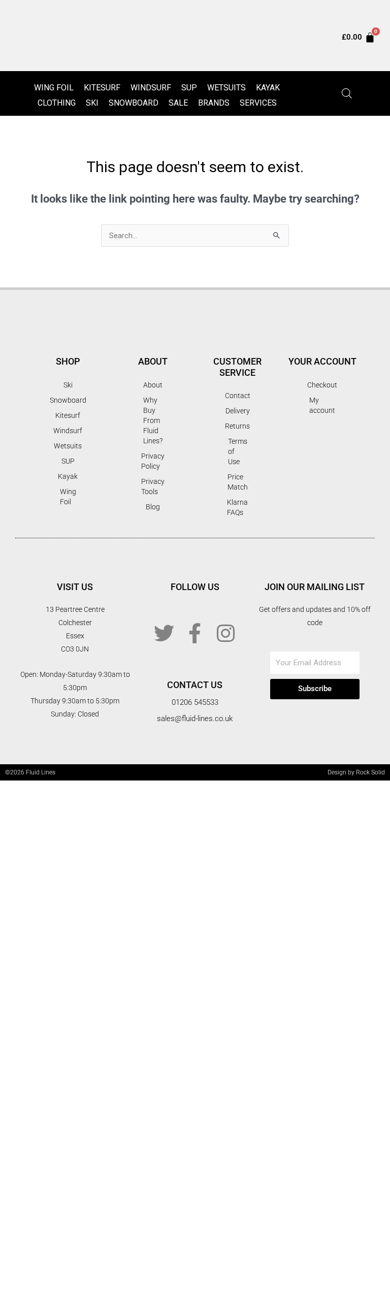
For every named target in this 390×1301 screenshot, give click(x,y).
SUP (189, 87)
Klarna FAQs (237, 507)
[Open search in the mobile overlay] (347, 93)
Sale (178, 103)
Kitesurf (102, 87)
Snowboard (133, 103)
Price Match (238, 482)
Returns (237, 426)
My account (322, 405)
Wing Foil (54, 87)
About (152, 385)
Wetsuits (226, 87)
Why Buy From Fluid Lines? (152, 420)
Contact (237, 396)
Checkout (322, 385)
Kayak (268, 87)
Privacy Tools (153, 486)
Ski (92, 103)
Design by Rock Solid (356, 772)
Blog (153, 507)
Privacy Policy (153, 461)
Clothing (57, 103)
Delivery (237, 411)
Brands (214, 103)
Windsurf (151, 87)
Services (258, 103)
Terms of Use (237, 451)
